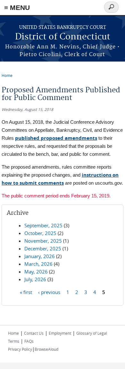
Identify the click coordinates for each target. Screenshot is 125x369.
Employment (60, 333)
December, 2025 (42, 248)
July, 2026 (35, 279)
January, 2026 (39, 256)
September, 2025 (43, 225)
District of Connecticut (62, 37)
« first (26, 292)
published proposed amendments (56, 138)
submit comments (42, 183)
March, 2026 (38, 264)
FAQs (29, 341)
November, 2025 (43, 241)
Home (7, 75)
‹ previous (49, 292)
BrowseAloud (46, 349)
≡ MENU (17, 7)
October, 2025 (40, 233)
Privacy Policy (20, 349)
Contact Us (34, 333)
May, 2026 (36, 271)
